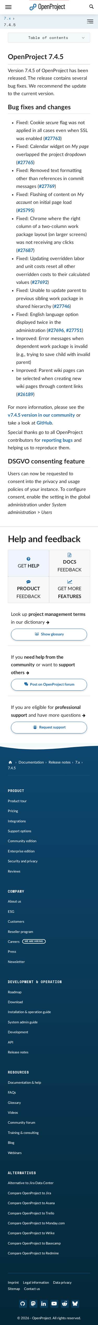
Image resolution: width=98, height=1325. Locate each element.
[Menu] (8, 7)
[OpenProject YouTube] (54, 1304)
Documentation (31, 762)
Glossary (14, 1102)
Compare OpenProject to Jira (29, 1193)
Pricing (13, 811)
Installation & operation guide (29, 1012)
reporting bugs (57, 440)
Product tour (17, 801)
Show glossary (52, 634)
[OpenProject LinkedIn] (44, 1304)
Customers (16, 921)
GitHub (44, 423)
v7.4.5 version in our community (41, 415)
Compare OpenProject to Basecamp (34, 1243)
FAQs (12, 1092)
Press (12, 951)
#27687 (25, 250)
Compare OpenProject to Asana (31, 1203)
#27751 (74, 330)
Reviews (14, 871)
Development (18, 1032)
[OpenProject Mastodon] (33, 1304)
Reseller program (20, 931)
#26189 (25, 394)
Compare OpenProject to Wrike (31, 1233)
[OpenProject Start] (47, 7)
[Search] (91, 7)
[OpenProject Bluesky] (75, 1304)
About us (14, 901)
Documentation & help (24, 1082)
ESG (11, 911)
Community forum (21, 1122)
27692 (41, 282)
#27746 (62, 306)
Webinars (15, 1153)
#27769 (47, 186)
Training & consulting (23, 1132)
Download (15, 1002)
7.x (7, 18)
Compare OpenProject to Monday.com (36, 1223)
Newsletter (16, 961)
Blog (11, 1142)
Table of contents (48, 37)
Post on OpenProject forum (51, 684)
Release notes (60, 762)
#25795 (25, 210)
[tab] (28, 563)
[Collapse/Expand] (90, 21)
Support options (19, 831)
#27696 (56, 330)
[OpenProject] (11, 762)
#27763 (52, 138)
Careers (14, 941)
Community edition (22, 841)
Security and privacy (23, 861)
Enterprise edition (21, 851)
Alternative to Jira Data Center (31, 1183)
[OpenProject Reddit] (65, 1304)
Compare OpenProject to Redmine (33, 1253)
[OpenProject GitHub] (23, 1304)
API (10, 1042)
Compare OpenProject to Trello (31, 1213)
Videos (13, 1112)
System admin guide (23, 1022)
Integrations (17, 821)
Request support (52, 727)
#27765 (25, 162)
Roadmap (14, 992)
